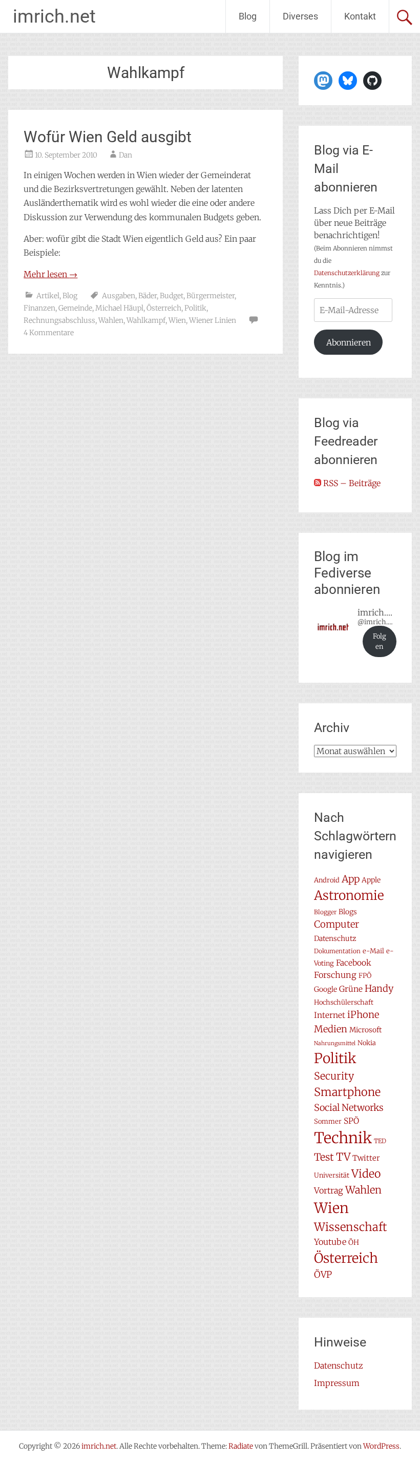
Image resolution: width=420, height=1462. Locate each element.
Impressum (337, 1383)
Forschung (335, 975)
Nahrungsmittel (334, 1043)
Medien (330, 1029)
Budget (171, 295)
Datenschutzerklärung (347, 273)
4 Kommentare (49, 332)
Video (366, 1174)
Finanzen (39, 308)
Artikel (47, 295)
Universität (331, 1175)
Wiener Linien (212, 320)
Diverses (300, 16)
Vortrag (328, 1190)
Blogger (325, 912)
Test (324, 1157)
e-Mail (373, 951)
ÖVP (323, 1274)
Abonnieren (348, 342)
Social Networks (349, 1107)
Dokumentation (337, 951)
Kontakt (360, 16)
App (351, 879)
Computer (336, 924)
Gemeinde (75, 308)
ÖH (353, 1242)
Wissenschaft (350, 1227)
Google (325, 989)
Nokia (367, 1042)
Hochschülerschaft (343, 1002)
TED (380, 1141)
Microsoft (365, 1029)
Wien (177, 320)
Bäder (147, 295)
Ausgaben (118, 295)
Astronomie (349, 895)
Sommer (328, 1121)
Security (334, 1076)
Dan (125, 155)
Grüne (351, 989)
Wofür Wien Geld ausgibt (108, 137)
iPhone (363, 1015)
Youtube (330, 1242)
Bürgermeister (210, 295)
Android (327, 880)
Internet (329, 1015)
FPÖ (365, 975)
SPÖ (351, 1121)
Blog (248, 16)
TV (343, 1157)
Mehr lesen (50, 274)
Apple (371, 879)
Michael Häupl (119, 308)
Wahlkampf (146, 320)
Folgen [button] (379, 641)
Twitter (366, 1158)
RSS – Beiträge (351, 483)
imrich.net (54, 16)
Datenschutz (335, 938)
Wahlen (110, 320)
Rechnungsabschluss (59, 320)
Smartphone (347, 1092)
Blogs (348, 911)
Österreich (163, 308)
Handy (379, 988)
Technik (343, 1137)
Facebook (353, 963)
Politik (195, 308)
